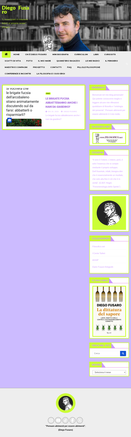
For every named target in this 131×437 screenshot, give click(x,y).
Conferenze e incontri (18, 74)
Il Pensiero (111, 61)
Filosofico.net (98, 246)
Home (16, 54)
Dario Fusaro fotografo (102, 267)
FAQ (69, 67)
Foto (29, 61)
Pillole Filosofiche (88, 67)
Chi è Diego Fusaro (36, 54)
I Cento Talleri (98, 253)
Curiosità (110, 54)
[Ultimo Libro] (109, 311)
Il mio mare (44, 61)
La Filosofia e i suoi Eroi (51, 74)
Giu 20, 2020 (53, 111)
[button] (127, 64)
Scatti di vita (13, 61)
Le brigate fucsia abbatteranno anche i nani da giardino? (61, 102)
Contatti (56, 67)
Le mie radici (92, 61)
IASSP (95, 260)
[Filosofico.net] (109, 138)
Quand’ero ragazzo (68, 61)
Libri (96, 54)
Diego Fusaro (70, 111)
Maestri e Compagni (16, 67)
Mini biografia (60, 54)
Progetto (39, 67)
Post (48, 93)
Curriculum (81, 54)
